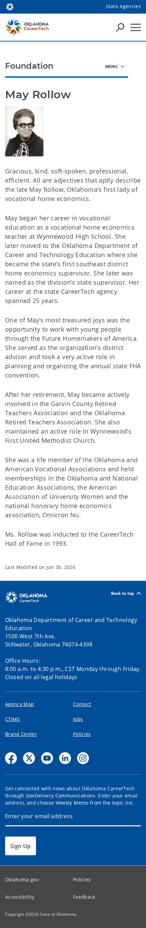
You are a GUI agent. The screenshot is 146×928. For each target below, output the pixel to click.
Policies (82, 734)
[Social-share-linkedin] (65, 758)
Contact (82, 704)
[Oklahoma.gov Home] (10, 6)
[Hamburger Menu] (135, 27)
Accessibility (19, 897)
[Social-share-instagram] (83, 758)
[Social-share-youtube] (47, 758)
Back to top (122, 593)
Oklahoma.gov (22, 879)
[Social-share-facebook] (11, 758)
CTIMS (12, 719)
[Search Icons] (120, 27)
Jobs (78, 719)
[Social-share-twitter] (29, 758)
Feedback (84, 897)
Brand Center (21, 734)
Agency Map (19, 704)
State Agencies (123, 6)
